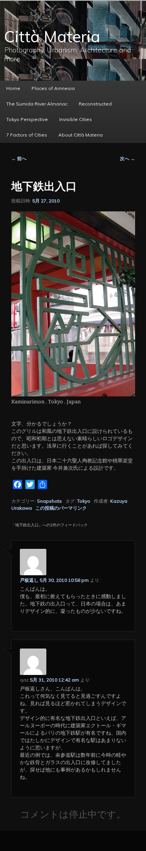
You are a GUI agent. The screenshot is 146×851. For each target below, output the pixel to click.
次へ (127, 158)
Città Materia (52, 36)
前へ (18, 158)
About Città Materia (80, 135)
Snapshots (49, 501)
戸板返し (29, 580)
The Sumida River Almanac (36, 104)
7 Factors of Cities (26, 135)
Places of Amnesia (53, 88)
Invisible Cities (75, 119)
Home (13, 88)
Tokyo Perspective (27, 119)
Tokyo (83, 501)
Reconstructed (95, 104)
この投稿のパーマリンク (61, 508)
